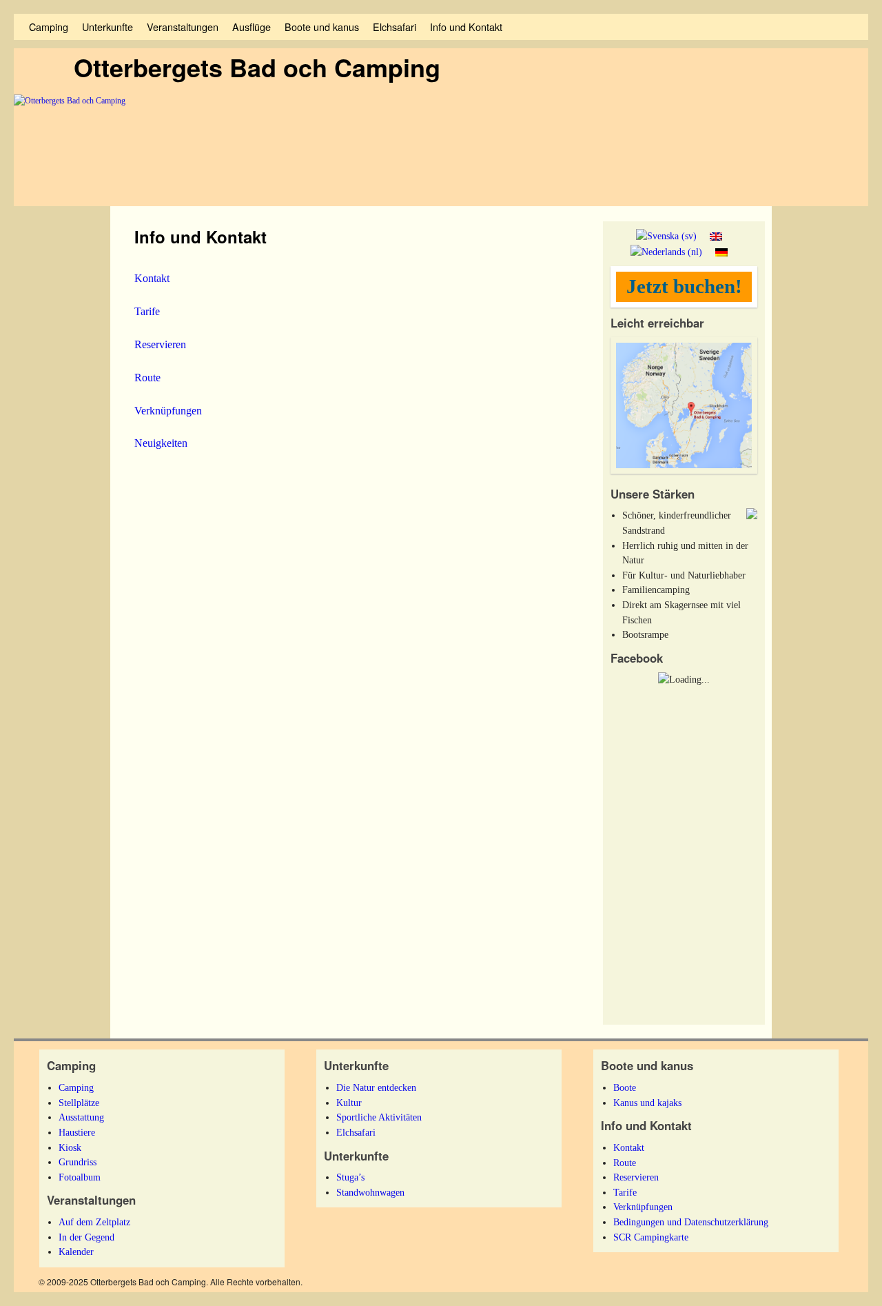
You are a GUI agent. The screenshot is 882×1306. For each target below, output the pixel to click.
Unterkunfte (107, 26)
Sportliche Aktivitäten (379, 1117)
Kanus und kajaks (647, 1102)
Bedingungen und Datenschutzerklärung (690, 1221)
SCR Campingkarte (650, 1237)
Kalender (76, 1251)
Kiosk (70, 1147)
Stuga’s (350, 1177)
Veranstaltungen (182, 26)
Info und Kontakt (466, 26)
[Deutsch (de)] (721, 251)
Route (147, 377)
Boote (624, 1087)
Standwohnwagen (370, 1192)
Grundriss (77, 1161)
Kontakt (152, 278)
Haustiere (77, 1132)
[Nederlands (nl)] (666, 251)
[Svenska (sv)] (666, 235)
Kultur (349, 1102)
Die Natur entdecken (376, 1087)
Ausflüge (251, 26)
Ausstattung (81, 1117)
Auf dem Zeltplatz (94, 1221)
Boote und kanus (322, 26)
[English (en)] (716, 235)
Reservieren (160, 344)
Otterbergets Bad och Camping (257, 67)
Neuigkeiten (160, 443)
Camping (48, 26)
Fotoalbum (80, 1177)
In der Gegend (86, 1237)
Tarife (147, 311)
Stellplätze (79, 1102)
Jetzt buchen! (684, 286)
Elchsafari (394, 26)
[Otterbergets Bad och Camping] (441, 150)
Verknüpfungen (168, 410)
